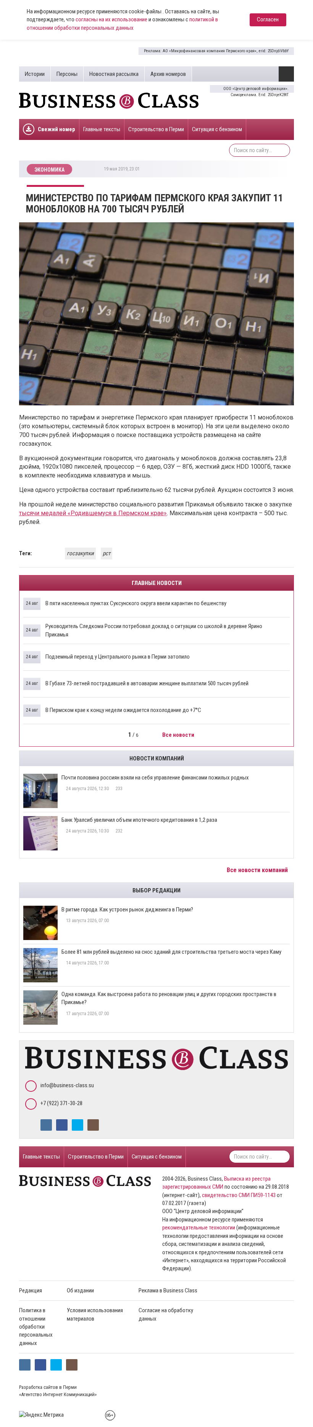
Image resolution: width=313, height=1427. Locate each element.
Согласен (268, 19)
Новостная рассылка (114, 74)
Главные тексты (101, 129)
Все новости (178, 734)
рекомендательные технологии (198, 1227)
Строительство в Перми (156, 129)
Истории (35, 74)
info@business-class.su (67, 1085)
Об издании (80, 1290)
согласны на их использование (111, 19)
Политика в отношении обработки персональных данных (36, 1327)
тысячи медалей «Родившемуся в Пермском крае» (93, 513)
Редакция (30, 1290)
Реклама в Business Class (168, 1290)
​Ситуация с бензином (217, 129)
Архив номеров (168, 74)
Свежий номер (56, 129)
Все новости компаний (258, 870)
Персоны (66, 74)
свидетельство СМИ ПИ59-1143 (239, 1195)
